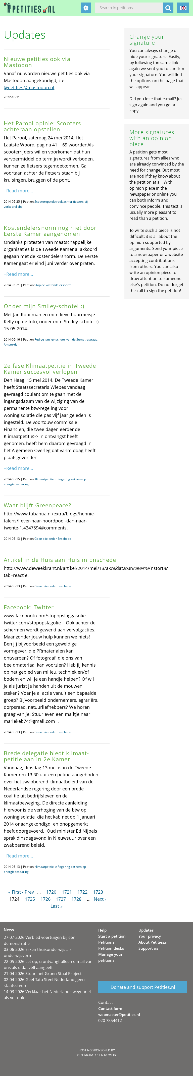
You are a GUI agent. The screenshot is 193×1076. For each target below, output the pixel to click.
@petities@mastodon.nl (29, 87)
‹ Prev (28, 892)
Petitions (106, 942)
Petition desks (111, 948)
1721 (67, 892)
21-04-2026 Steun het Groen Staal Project (43, 973)
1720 (51, 892)
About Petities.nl (153, 942)
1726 (45, 899)
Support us (148, 948)
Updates (146, 930)
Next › (100, 899)
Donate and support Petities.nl (143, 987)
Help (102, 930)
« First (14, 892)
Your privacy (149, 936)
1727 (61, 899)
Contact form (110, 1008)
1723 (98, 892)
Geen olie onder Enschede (52, 538)
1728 (76, 899)
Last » (57, 906)
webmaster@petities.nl (119, 1014)
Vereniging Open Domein (96, 1055)
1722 (82, 892)
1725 (30, 899)
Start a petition (112, 936)
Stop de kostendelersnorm (52, 285)
